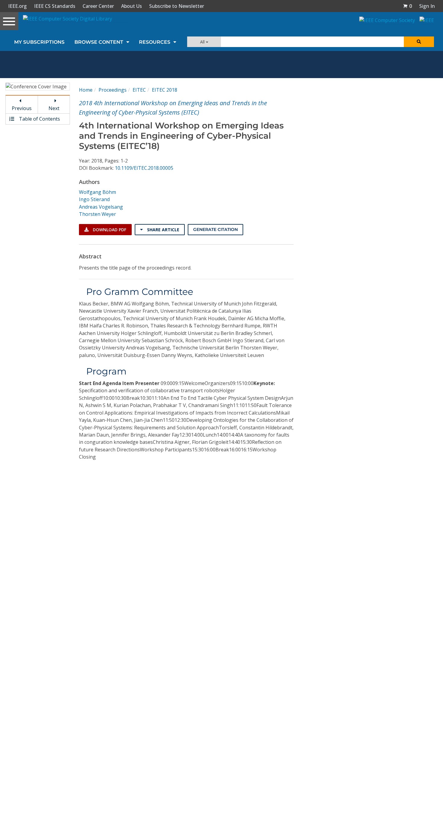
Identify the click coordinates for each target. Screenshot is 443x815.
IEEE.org (17, 6)
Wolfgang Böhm (97, 192)
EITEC (139, 90)
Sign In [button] (427, 6)
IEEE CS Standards (54, 6)
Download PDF (109, 229)
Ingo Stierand (94, 199)
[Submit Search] (419, 41)
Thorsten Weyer (97, 214)
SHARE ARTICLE (162, 229)
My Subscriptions (39, 42)
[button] (407, 6)
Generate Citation (215, 229)
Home (86, 90)
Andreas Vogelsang (101, 207)
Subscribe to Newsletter (176, 6)
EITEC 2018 (164, 90)
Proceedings (113, 90)
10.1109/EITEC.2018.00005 (144, 168)
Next (54, 108)
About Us (131, 6)
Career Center (98, 6)
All (203, 42)
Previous (22, 108)
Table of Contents (39, 118)
